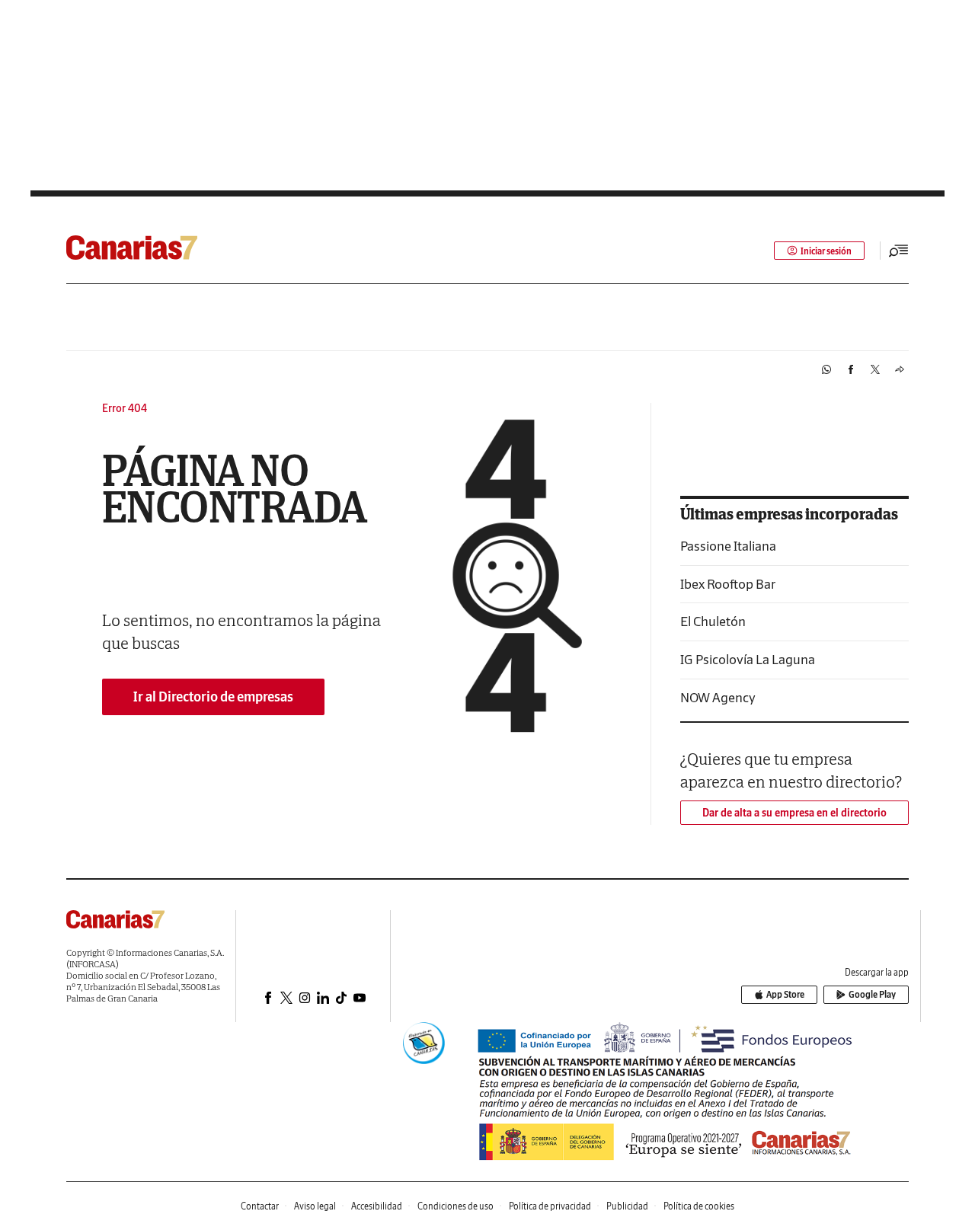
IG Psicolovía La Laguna (747, 659)
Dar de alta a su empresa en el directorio (794, 813)
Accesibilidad (376, 1206)
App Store (785, 994)
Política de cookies (698, 1206)
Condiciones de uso (455, 1206)
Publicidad (627, 1206)
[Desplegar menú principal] (899, 250)
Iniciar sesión (826, 251)
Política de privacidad (550, 1206)
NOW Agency (718, 697)
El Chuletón (713, 621)
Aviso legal (315, 1206)
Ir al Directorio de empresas (213, 696)
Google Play (872, 994)
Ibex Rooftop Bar (727, 584)
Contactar (260, 1206)
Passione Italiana (728, 545)
